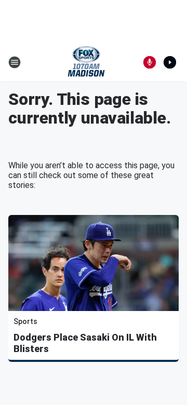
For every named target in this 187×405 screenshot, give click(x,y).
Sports (25, 321)
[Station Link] (86, 62)
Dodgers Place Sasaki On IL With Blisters (85, 343)
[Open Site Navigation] (14, 62)
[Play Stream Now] (170, 62)
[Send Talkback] (149, 62)
